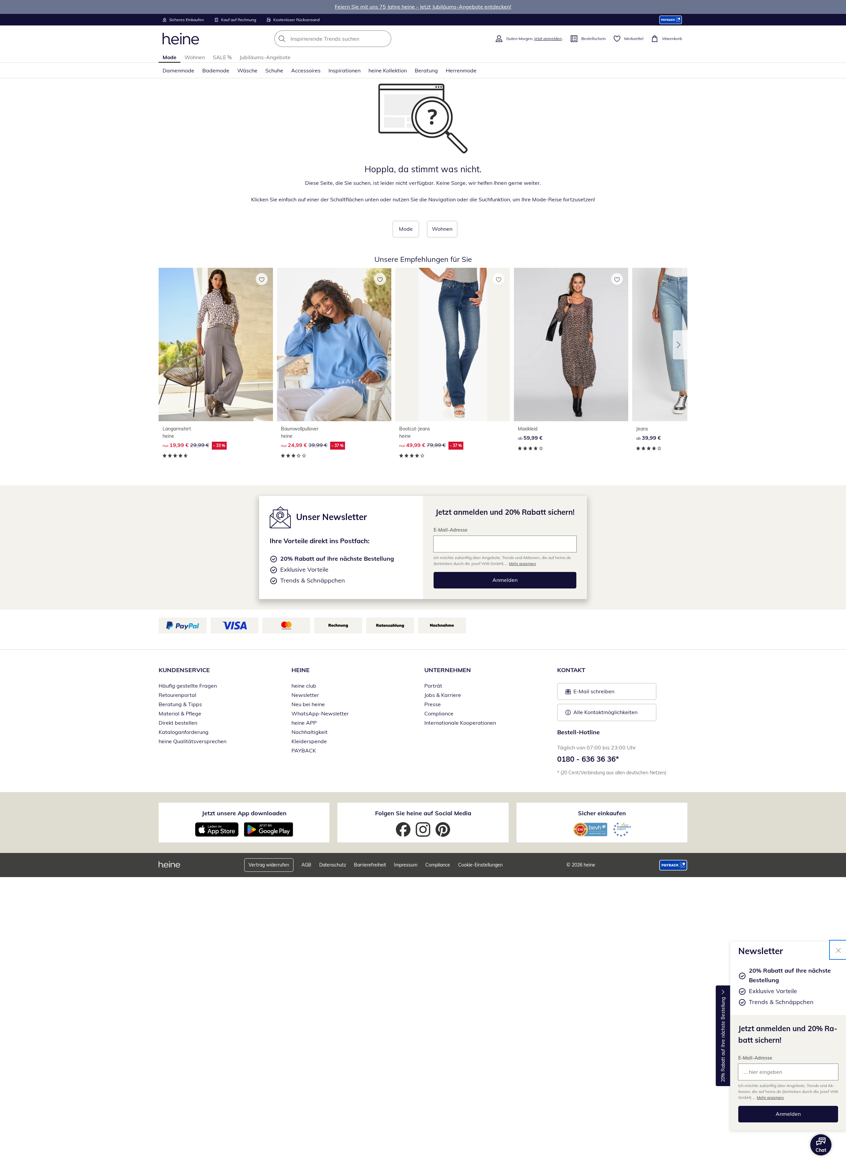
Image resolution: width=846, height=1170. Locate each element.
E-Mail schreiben (589, 693)
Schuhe (274, 70)
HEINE (300, 670)
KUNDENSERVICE (184, 670)
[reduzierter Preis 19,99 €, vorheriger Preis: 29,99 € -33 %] (216, 344)
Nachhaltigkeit (309, 732)
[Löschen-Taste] (384, 38)
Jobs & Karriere (442, 695)
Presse (432, 704)
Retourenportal (177, 695)
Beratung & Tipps (180, 704)
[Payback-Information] (673, 865)
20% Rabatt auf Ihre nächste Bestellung (723, 1039)
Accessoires (306, 70)
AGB (306, 865)
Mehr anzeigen (770, 1097)
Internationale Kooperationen (460, 722)
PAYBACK (303, 750)
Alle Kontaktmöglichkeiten (605, 712)
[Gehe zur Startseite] (181, 38)
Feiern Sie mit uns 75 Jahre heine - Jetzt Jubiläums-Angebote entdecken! (423, 6)
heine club (303, 685)
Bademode (215, 70)
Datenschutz (332, 865)
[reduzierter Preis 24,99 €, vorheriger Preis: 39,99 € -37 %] (334, 344)
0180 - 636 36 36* (588, 759)
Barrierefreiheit (370, 865)
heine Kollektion (387, 70)
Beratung (426, 70)
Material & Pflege (180, 713)
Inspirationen (344, 70)
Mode (169, 57)
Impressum (405, 865)
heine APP (304, 722)
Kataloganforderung (184, 732)
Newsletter (305, 695)
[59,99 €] (571, 344)
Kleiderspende (309, 741)
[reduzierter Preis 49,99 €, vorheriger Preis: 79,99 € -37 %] (452, 344)
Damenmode (178, 70)
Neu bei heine (308, 704)
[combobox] (347, 39)
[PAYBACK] (670, 19)
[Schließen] (838, 950)
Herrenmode (461, 70)
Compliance (438, 713)
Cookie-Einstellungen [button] (480, 865)
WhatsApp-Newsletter (320, 713)
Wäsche (247, 70)
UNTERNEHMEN (447, 670)
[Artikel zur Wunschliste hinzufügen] (262, 279)
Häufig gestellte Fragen (188, 685)
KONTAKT (571, 670)
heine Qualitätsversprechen (192, 741)
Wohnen (194, 57)
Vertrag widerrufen (269, 865)
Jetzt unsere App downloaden (244, 813)
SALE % (222, 57)
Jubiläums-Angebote (265, 57)
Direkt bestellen (178, 722)
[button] (680, 344)
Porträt (433, 685)
